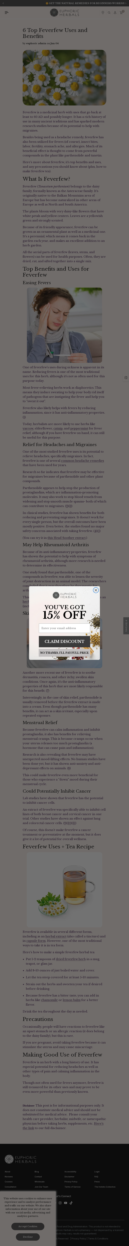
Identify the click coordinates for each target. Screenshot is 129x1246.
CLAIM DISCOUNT (64, 641)
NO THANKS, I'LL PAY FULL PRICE (64, 652)
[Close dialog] (96, 590)
